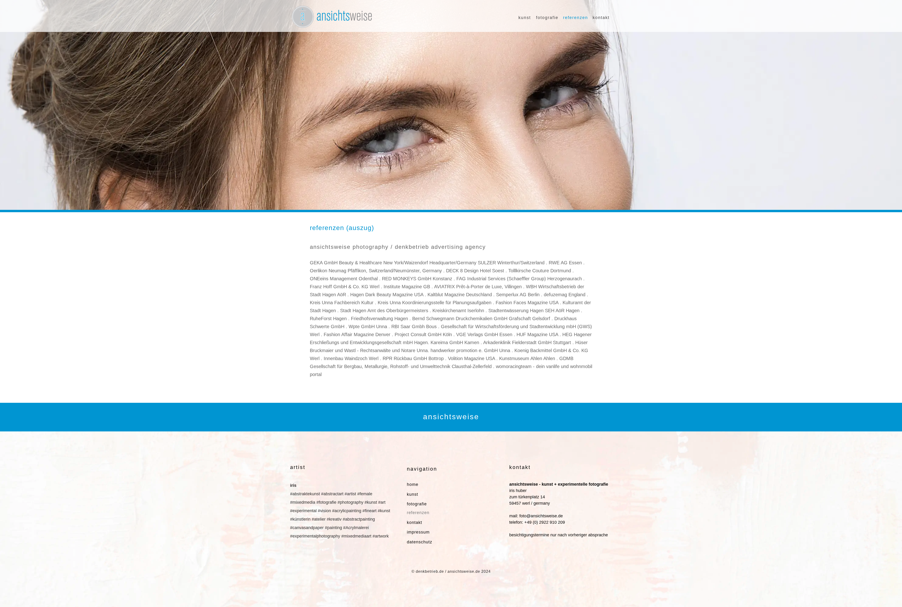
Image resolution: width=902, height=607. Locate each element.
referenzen (575, 17)
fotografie (547, 17)
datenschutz (419, 542)
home (412, 484)
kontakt (601, 17)
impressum (418, 532)
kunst (524, 17)
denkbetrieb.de (430, 571)
